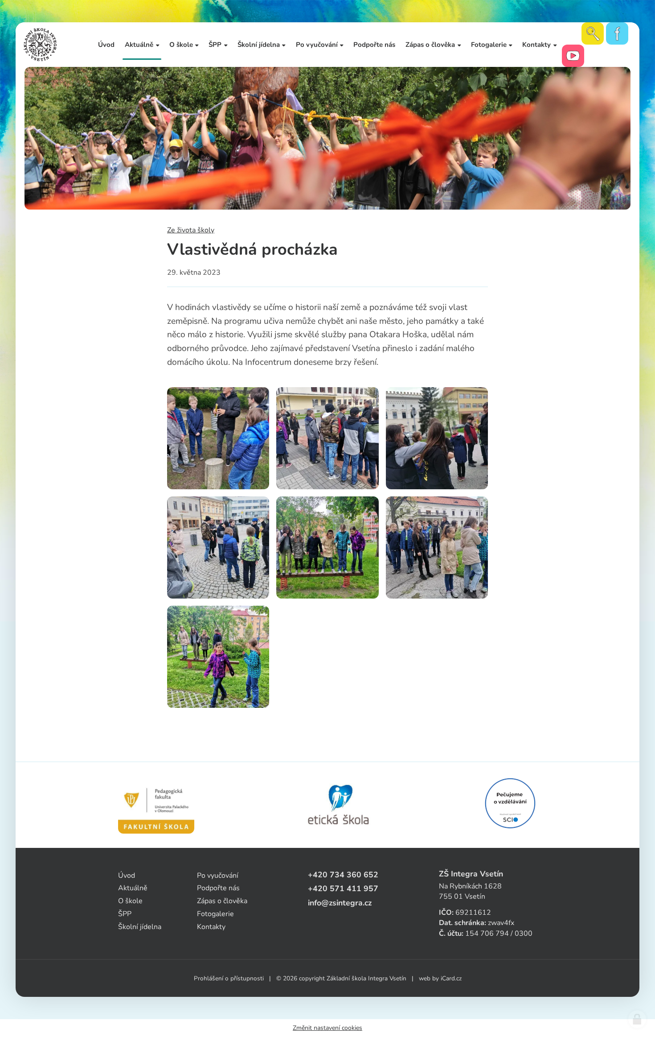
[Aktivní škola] (510, 803)
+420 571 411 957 (343, 888)
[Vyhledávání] (592, 33)
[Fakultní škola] (156, 805)
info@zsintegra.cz (340, 902)
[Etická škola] (339, 805)
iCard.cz (451, 978)
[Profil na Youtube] (573, 56)
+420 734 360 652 (343, 874)
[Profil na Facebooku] (617, 33)
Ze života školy (190, 230)
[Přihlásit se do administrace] (637, 1019)
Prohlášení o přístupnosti (229, 978)
